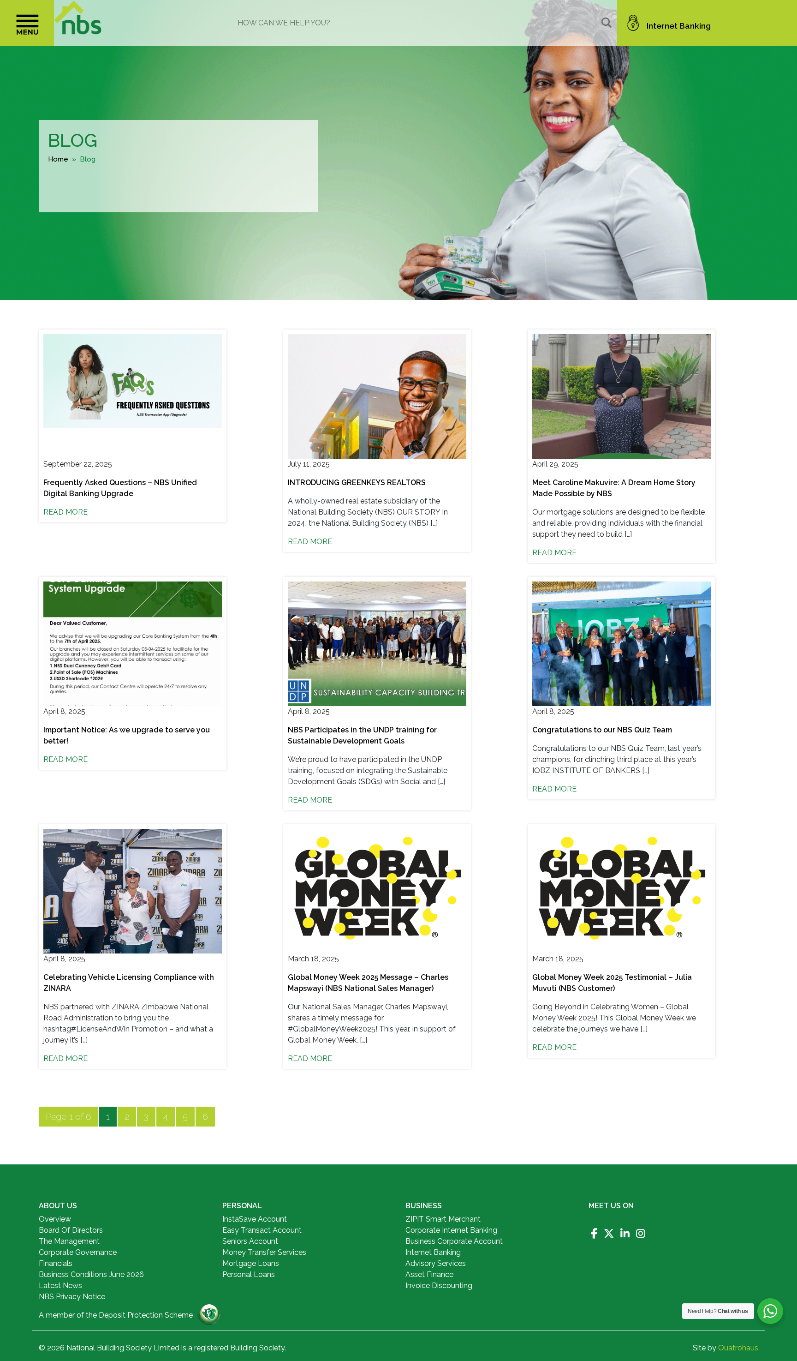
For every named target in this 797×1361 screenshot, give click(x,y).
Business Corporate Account (454, 1241)
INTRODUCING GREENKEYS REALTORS (357, 482)
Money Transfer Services (264, 1252)
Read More (65, 512)
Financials (55, 1263)
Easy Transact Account (262, 1230)
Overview (55, 1219)
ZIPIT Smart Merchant (443, 1219)
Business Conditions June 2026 (91, 1274)
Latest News (60, 1285)
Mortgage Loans (250, 1263)
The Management (69, 1241)
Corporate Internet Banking (451, 1230)
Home (58, 159)
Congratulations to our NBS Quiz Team (602, 729)
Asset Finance (429, 1274)
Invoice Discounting (438, 1285)
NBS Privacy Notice (72, 1296)
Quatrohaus (738, 1347)
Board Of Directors (71, 1230)
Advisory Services (435, 1263)
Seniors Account (250, 1241)
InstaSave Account (254, 1219)
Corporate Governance (78, 1252)
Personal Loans (248, 1274)
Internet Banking (679, 25)
